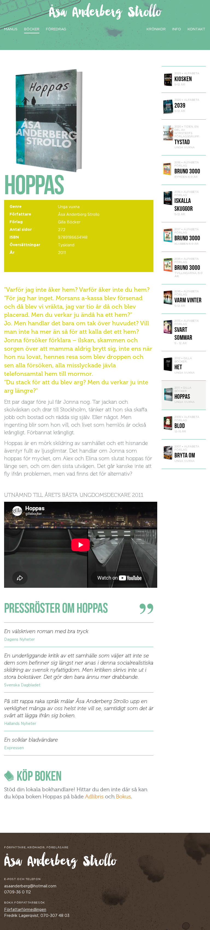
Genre (16, 207)
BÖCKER (31, 29)
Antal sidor (21, 230)
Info (176, 29)
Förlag (16, 222)
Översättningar (25, 245)
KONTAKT (196, 29)
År (12, 253)
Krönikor (156, 29)
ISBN (14, 237)
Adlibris (94, 796)
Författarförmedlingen (25, 910)
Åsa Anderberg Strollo (105, 12)
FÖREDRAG (56, 29)
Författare (20, 214)
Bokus (123, 796)
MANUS (11, 29)
